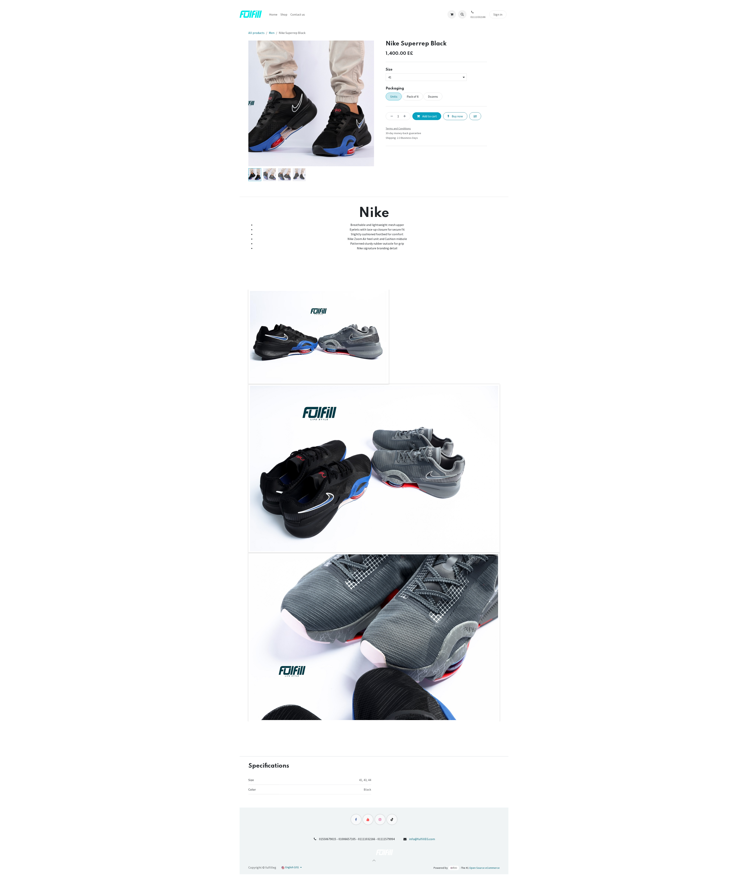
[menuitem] (273, 14)
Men (271, 33)
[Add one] (405, 116)
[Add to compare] (475, 116)
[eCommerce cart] (451, 14)
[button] (462, 14)
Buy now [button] (457, 116)
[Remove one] (390, 116)
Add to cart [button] (429, 116)
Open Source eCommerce (484, 868)
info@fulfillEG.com (422, 839)
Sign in (497, 14)
